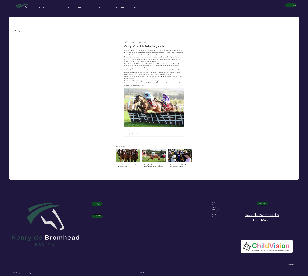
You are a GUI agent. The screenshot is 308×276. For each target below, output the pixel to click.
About (214, 207)
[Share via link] (137, 134)
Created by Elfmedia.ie (140, 273)
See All (190, 146)
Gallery (214, 214)
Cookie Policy (290, 264)
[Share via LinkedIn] (133, 134)
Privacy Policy (291, 262)
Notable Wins (215, 209)
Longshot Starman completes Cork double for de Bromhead (153, 165)
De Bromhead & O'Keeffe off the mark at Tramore (179, 165)
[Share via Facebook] (125, 134)
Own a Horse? (215, 212)
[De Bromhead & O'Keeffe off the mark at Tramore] (180, 155)
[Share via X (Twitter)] (129, 134)
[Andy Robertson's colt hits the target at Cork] (128, 155)
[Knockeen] (224, 205)
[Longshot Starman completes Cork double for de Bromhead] (154, 155)
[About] (224, 207)
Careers (214, 216)
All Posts (18, 31)
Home (213, 202)
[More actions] (183, 42)
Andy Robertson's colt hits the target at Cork (127, 165)
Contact (214, 219)
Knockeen (214, 205)
